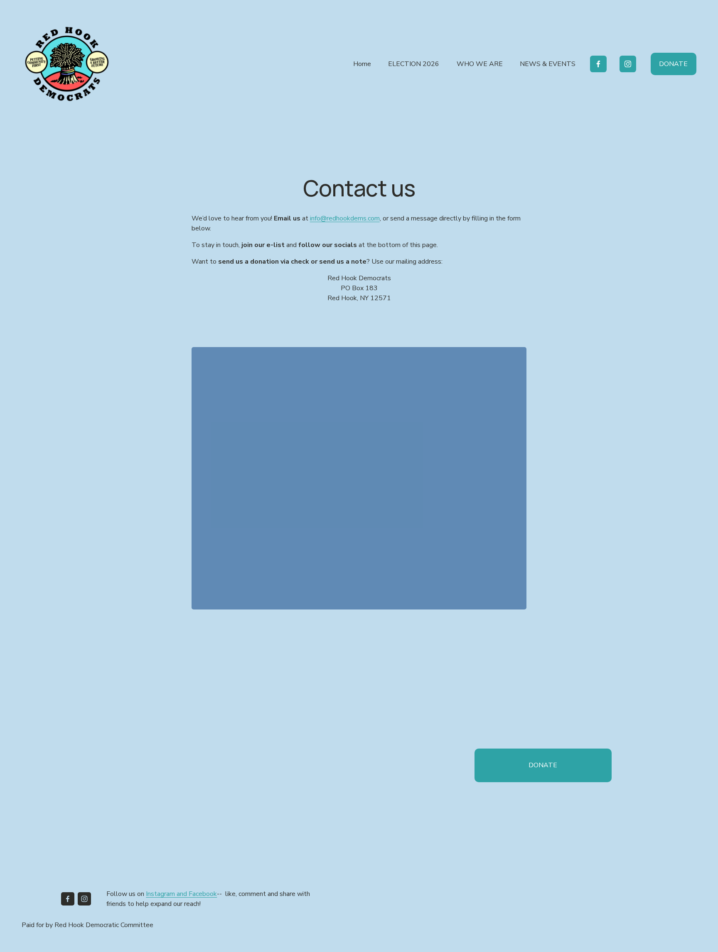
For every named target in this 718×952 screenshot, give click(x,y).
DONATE (673, 64)
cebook (206, 893)
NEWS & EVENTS (547, 64)
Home (362, 64)
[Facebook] (598, 64)
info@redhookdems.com (345, 218)
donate (543, 765)
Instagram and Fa (171, 893)
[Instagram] (628, 64)
